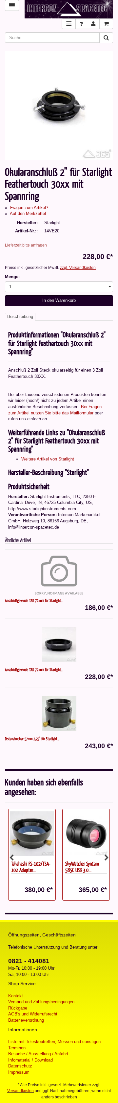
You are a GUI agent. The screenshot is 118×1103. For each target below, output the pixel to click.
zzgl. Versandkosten (78, 267)
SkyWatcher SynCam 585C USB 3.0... (82, 866)
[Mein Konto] (93, 23)
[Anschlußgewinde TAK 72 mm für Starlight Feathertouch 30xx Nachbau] (59, 575)
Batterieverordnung (26, 1020)
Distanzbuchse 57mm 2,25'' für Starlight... (32, 738)
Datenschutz (20, 1066)
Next (106, 857)
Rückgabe (17, 1008)
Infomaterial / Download (30, 1060)
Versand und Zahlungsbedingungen (41, 1001)
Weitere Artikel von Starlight (47, 459)
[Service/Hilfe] (81, 23)
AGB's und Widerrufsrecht (32, 1013)
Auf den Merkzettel (28, 213)
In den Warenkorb (59, 300)
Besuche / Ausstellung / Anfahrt (38, 1053)
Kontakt (15, 995)
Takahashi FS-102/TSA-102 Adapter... (30, 866)
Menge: (12, 276)
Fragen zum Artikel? (29, 207)
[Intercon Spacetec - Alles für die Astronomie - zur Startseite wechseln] (69, 9)
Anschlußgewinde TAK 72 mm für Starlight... (34, 600)
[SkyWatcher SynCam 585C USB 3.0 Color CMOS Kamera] (86, 833)
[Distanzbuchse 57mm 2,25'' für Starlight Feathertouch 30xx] (59, 713)
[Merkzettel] (69, 23)
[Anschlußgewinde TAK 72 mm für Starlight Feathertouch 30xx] (59, 644)
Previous (11, 857)
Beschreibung (20, 316)
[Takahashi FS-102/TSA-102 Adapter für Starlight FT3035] (32, 833)
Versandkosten (20, 1091)
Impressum (19, 1072)
